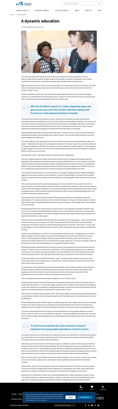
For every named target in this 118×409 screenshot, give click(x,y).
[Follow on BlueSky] (98, 405)
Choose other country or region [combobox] (62, 405)
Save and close (85, 397)
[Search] (99, 4)
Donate (92, 389)
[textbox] (82, 4)
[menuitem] (23, 10)
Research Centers (16, 399)
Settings (70, 397)
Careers (20, 394)
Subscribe (103, 389)
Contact (81, 389)
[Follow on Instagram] (95, 405)
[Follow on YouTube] (92, 405)
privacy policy (31, 400)
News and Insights (21, 14)
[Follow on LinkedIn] (88, 405)
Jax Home (14, 394)
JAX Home (12, 14)
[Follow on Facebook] (85, 405)
